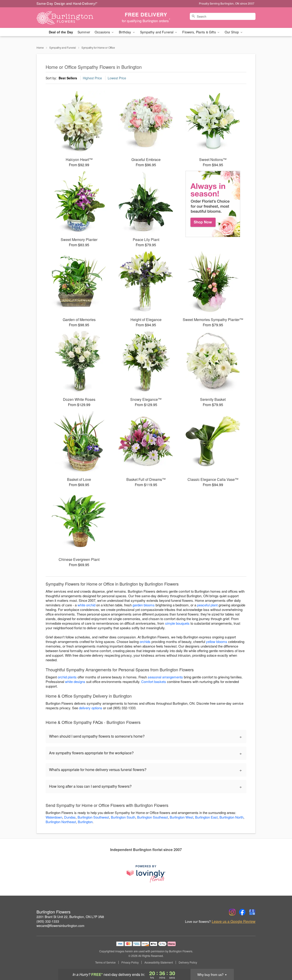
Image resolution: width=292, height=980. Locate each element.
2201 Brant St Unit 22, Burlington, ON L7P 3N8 (70, 916)
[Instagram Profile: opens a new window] (232, 912)
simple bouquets (177, 623)
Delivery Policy (188, 962)
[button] (280, 960)
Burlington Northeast (61, 821)
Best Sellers (68, 78)
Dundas (70, 817)
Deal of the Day (61, 32)
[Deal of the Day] (213, 204)
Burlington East (206, 817)
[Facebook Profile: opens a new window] (242, 912)
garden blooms (144, 604)
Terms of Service (105, 962)
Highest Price (92, 78)
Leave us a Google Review (234, 921)
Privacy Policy (130, 962)
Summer (84, 32)
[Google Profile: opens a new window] (252, 912)
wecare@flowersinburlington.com (60, 925)
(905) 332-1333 (47, 921)
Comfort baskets (153, 681)
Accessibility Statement (158, 962)
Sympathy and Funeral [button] (157, 32)
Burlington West (181, 817)
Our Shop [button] (232, 32)
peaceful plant (207, 604)
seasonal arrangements (165, 677)
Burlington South (123, 817)
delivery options (90, 707)
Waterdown (54, 817)
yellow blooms (216, 641)
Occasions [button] (103, 32)
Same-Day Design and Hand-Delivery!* (67, 3)
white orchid (86, 604)
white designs (75, 681)
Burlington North (231, 817)
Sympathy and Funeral (62, 47)
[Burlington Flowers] (69, 17)
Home (40, 47)
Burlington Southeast (152, 817)
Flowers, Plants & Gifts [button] (199, 32)
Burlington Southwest (93, 817)
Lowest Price (117, 78)
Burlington (85, 821)
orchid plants (67, 677)
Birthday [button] (125, 32)
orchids (145, 641)
